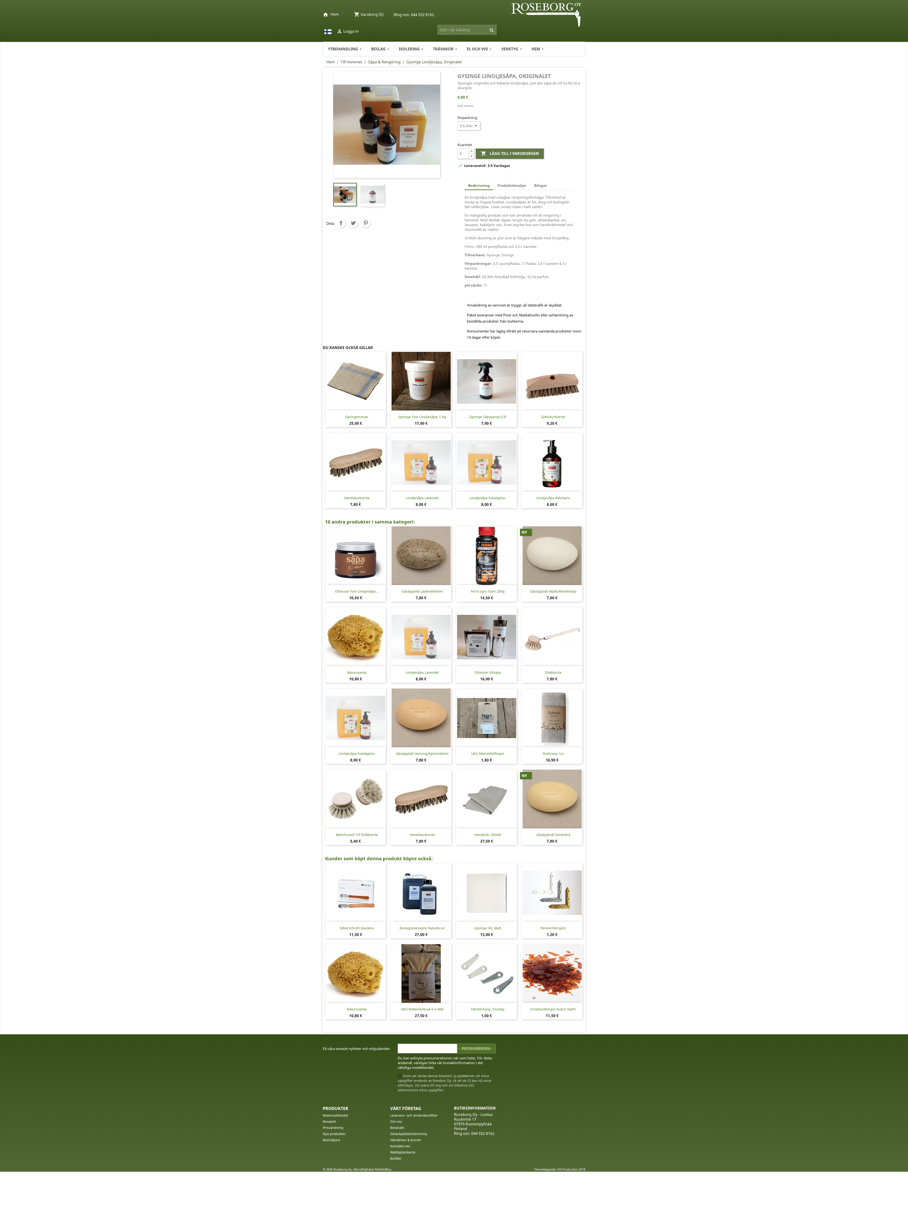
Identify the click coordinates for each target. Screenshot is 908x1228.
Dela (341, 223)
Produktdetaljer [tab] (512, 185)
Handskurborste (357, 498)
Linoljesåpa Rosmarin (553, 498)
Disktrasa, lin (553, 753)
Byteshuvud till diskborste (357, 834)
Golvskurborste (553, 417)
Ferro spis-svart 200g (488, 591)
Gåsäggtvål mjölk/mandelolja (553, 591)
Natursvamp (357, 672)
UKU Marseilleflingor (487, 753)
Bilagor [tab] (540, 185)
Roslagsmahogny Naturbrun (422, 928)
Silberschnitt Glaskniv (357, 928)
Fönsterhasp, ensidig (487, 1009)
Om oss (396, 1121)
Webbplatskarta (402, 1152)
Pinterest (365, 223)
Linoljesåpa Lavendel (422, 498)
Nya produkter (334, 1134)
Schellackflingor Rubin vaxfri (553, 1009)
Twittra (353, 223)
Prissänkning (333, 1127)
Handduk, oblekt (487, 834)
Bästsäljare (331, 1140)
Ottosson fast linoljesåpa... (356, 591)
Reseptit (329, 1121)
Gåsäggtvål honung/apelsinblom (422, 753)
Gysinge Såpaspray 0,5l (487, 417)
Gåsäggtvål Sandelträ (553, 834)
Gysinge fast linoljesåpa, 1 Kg (422, 417)
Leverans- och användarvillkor (414, 1115)
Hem (334, 14)
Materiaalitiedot (335, 1115)
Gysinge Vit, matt (487, 928)
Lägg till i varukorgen (510, 153)
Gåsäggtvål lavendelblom (422, 591)
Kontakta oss (400, 1146)
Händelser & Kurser (405, 1140)
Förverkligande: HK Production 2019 (559, 1169)
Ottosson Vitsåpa (487, 672)
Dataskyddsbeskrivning (408, 1134)
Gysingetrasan (356, 417)
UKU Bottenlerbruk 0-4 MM (422, 1009)
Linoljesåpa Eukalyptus (488, 498)
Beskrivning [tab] (479, 185)
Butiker (396, 1158)
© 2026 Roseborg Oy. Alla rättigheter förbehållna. (357, 1169)
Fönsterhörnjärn (553, 928)
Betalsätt (397, 1127)
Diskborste (553, 672)
